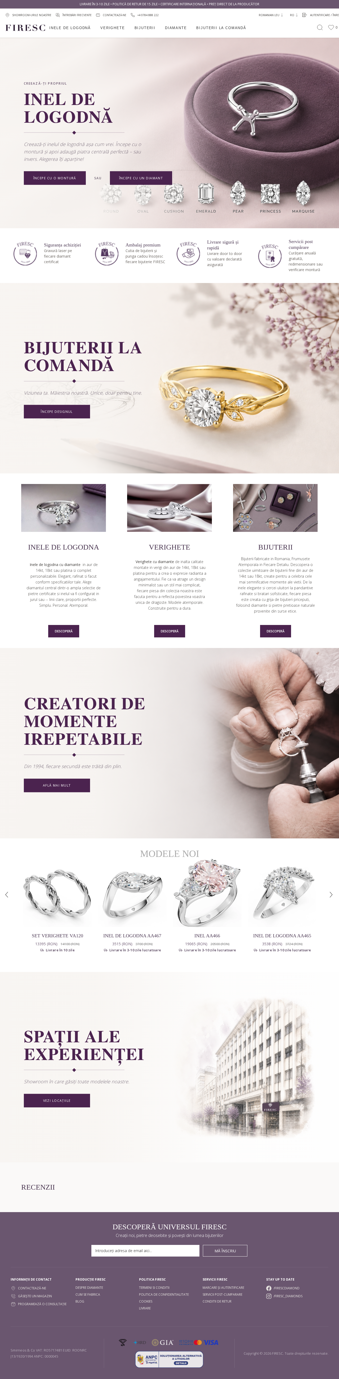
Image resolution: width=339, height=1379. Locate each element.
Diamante (176, 28)
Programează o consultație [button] (42, 1304)
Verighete (112, 28)
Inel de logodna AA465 (282, 935)
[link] (145, 15)
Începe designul (57, 411)
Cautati (320, 27)
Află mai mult (57, 785)
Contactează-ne (32, 1288)
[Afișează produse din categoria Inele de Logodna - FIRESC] (63, 508)
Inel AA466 (207, 935)
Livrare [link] (145, 1308)
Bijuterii (145, 28)
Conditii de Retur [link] (217, 1301)
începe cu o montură (54, 178)
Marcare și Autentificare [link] (223, 1287)
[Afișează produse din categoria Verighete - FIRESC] (169, 508)
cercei (271, 587)
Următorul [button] (332, 895)
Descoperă (64, 631)
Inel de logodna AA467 (132, 935)
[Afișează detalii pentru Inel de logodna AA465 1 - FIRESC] (282, 893)
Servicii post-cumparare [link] (222, 1294)
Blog (79, 1301)
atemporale (192, 602)
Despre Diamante (89, 1287)
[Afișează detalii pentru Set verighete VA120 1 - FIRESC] (57, 893)
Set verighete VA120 (57, 935)
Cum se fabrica (87, 1294)
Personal (60, 605)
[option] (57, 910)
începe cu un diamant (141, 178)
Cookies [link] (145, 1301)
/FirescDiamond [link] (287, 1288)
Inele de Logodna (63, 547)
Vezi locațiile (57, 1100)
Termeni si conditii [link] (154, 1287)
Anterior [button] (7, 895)
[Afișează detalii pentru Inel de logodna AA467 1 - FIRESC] (132, 893)
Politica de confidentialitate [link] (164, 1294)
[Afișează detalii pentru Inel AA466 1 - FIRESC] (207, 893)
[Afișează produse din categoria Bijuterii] (275, 508)
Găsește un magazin (35, 1296)
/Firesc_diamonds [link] (288, 1296)
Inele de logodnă (70, 28)
